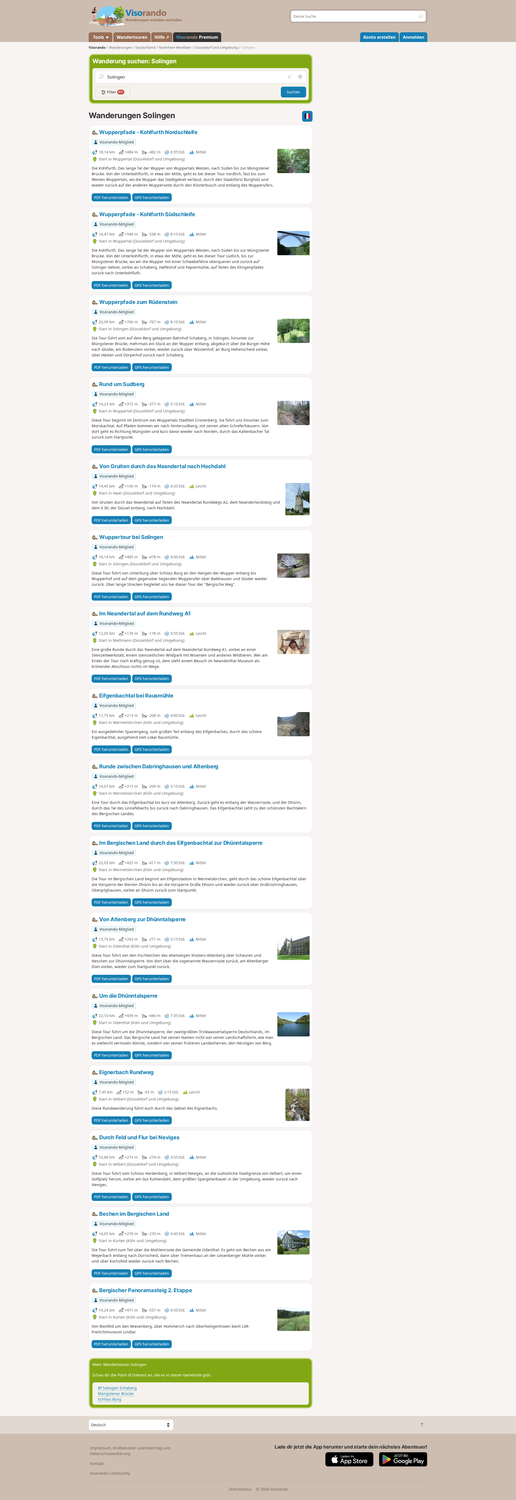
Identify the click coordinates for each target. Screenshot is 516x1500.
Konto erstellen (379, 37)
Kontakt (97, 1463)
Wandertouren (132, 37)
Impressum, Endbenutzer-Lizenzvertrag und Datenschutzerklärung (130, 1450)
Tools (98, 37)
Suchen (293, 91)
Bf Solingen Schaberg (117, 1387)
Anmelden (413, 37)
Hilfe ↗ (162, 37)
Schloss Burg (109, 1399)
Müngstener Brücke (116, 1393)
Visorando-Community (110, 1473)
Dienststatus (240, 1489)
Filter (114, 91)
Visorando (97, 47)
